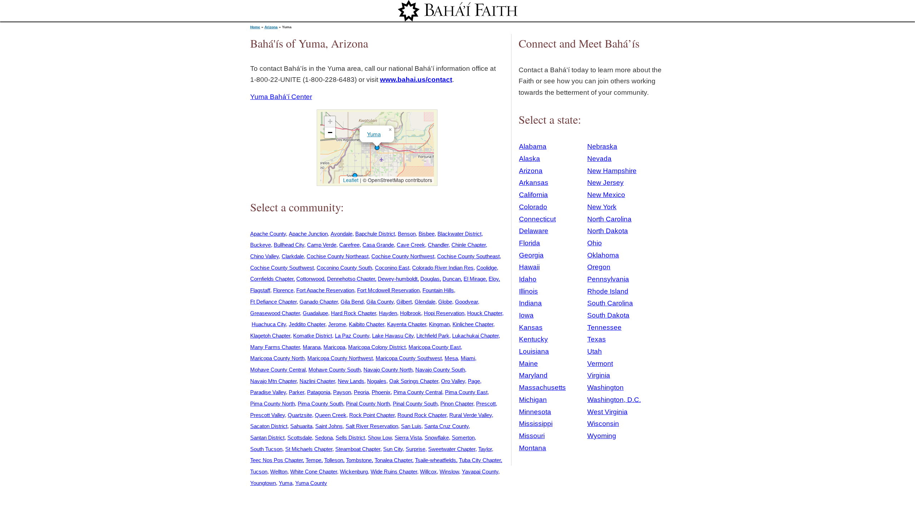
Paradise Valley (268, 392)
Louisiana (534, 351)
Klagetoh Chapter (270, 336)
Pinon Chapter (456, 404)
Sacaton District (268, 426)
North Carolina (609, 219)
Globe (445, 302)
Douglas (430, 279)
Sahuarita (301, 426)
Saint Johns (329, 426)
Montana (532, 448)
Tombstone (359, 460)
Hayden (388, 313)
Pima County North (272, 404)
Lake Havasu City (393, 336)
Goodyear (466, 302)
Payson (342, 392)
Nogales (376, 381)
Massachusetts (542, 387)
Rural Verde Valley (470, 415)
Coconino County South (344, 268)
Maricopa (334, 347)
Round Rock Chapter (421, 415)
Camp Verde (321, 245)
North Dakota (607, 231)
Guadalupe (315, 313)
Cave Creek (411, 245)
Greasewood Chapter (275, 313)
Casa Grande (378, 245)
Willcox (428, 472)
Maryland (533, 375)
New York (602, 207)
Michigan (533, 399)
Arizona (271, 27)
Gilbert (404, 302)
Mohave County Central (278, 370)
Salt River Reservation (372, 426)
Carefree (349, 245)
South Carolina (610, 303)
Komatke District (312, 336)
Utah (594, 351)
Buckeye (260, 245)
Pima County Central (418, 392)
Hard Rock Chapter (353, 313)
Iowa (526, 315)
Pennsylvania (608, 279)
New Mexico (606, 194)
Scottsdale (299, 438)
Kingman (439, 324)
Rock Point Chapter (372, 415)
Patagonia (318, 392)
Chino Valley (264, 256)
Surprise (415, 449)
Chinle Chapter (468, 245)
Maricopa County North (277, 358)
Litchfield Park (432, 336)
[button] (354, 175)
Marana (312, 347)
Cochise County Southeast (468, 256)
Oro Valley (453, 381)
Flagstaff (260, 290)
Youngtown (263, 483)
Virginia (598, 375)
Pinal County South (415, 404)
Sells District (350, 438)
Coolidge (486, 268)
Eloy (494, 279)
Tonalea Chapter (393, 460)
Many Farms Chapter (275, 347)
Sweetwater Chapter (451, 449)
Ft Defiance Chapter (273, 302)
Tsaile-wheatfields (435, 460)
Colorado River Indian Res (443, 268)
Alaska (529, 158)
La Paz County (352, 336)
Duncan (451, 279)
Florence (283, 290)
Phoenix (381, 392)
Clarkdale (293, 256)
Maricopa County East (435, 347)
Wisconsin (603, 423)
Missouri (532, 436)
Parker (296, 392)
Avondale (341, 234)
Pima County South (320, 404)
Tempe (313, 460)
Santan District (267, 438)
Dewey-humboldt (397, 279)
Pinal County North (368, 404)
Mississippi (536, 423)
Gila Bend (352, 302)
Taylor (485, 449)
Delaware (533, 231)
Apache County (268, 234)
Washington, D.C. (614, 399)
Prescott (486, 404)
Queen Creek (330, 415)
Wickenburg (354, 472)
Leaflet (350, 179)
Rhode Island (607, 291)
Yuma (374, 134)
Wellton (278, 472)
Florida (529, 243)
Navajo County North (387, 370)
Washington (605, 387)
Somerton (463, 438)
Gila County (380, 302)
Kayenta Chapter (406, 324)
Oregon (598, 267)
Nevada (599, 158)
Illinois (528, 291)
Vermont (600, 363)
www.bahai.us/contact (416, 79)
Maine (528, 363)
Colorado (533, 207)
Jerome (337, 324)
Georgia (531, 255)
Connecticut (537, 219)
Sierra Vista (408, 438)
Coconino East (392, 268)
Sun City (393, 449)
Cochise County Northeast (338, 256)
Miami (468, 358)
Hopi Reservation (444, 313)
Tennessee (604, 327)
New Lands (351, 381)
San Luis (411, 426)
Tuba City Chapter (480, 460)
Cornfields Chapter (271, 279)
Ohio (594, 243)
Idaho (527, 279)
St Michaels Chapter (308, 449)
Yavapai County (480, 472)
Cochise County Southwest (282, 268)
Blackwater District (459, 234)
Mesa (451, 358)
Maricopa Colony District (377, 347)
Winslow (449, 472)
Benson (407, 234)
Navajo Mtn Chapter (273, 381)
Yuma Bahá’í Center (281, 96)
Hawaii (529, 267)
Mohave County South (334, 370)
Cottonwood (310, 279)
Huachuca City (269, 324)
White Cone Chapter (313, 472)
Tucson (258, 472)
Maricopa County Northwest (340, 358)
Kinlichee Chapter (472, 324)
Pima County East (466, 392)
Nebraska (602, 146)
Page (474, 381)
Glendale (425, 302)
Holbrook (410, 313)
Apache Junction (308, 234)
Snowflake (437, 438)
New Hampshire (612, 171)
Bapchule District (375, 234)
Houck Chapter (484, 313)
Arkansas (533, 182)
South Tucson (266, 449)
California (533, 194)
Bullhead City (289, 245)
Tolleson (333, 460)
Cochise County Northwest (402, 256)
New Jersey (605, 182)
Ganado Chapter (319, 302)
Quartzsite (300, 415)
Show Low (380, 438)
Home (255, 27)
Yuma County (311, 483)
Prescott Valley (267, 415)
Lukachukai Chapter (475, 336)
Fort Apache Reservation (325, 290)
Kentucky (533, 339)
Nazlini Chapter (317, 381)
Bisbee (427, 234)
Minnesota (535, 412)
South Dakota (608, 315)
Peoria (361, 392)
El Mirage (475, 279)
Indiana (530, 303)
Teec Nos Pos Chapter (276, 460)
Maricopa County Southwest (409, 358)
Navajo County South (440, 370)
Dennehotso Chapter (351, 279)
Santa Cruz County (446, 426)
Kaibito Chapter (366, 324)
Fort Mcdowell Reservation (388, 290)
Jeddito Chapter (307, 324)
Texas (596, 339)
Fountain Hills (438, 290)
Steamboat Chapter (357, 449)
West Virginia (607, 412)
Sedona (324, 438)
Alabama (532, 146)
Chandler (438, 245)
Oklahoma (603, 255)
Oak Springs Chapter (413, 381)
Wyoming (601, 436)
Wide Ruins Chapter (394, 472)
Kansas (531, 327)
